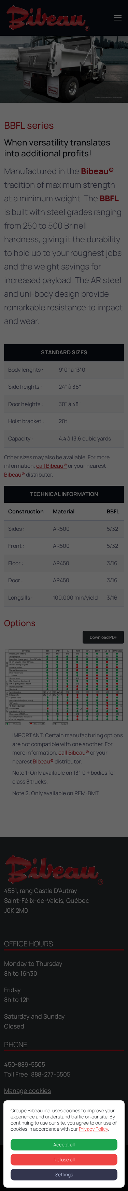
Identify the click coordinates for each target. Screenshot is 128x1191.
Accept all (64, 1144)
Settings (64, 1174)
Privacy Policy (93, 1129)
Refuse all (64, 1159)
